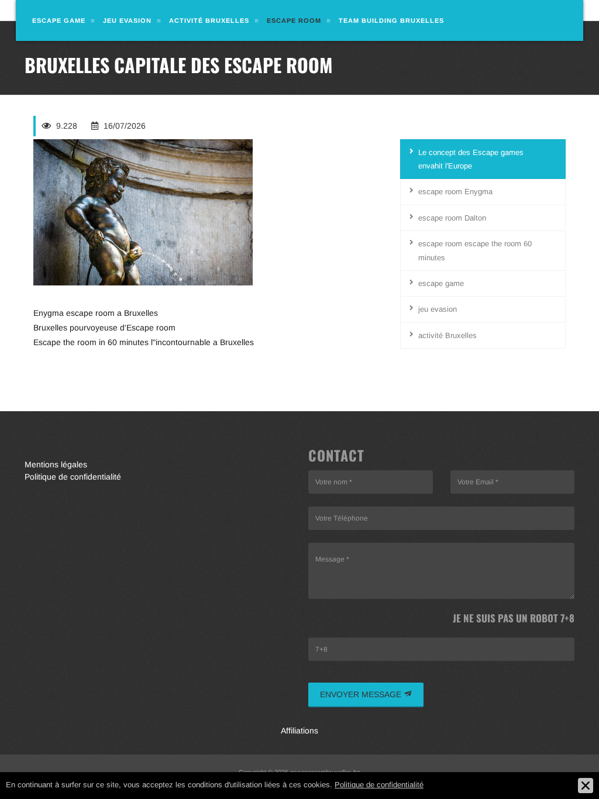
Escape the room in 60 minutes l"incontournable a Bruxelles (143, 342)
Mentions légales (56, 464)
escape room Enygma (455, 191)
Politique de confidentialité (73, 476)
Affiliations (299, 730)
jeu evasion (127, 20)
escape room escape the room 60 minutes (475, 250)
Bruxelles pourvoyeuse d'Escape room (104, 327)
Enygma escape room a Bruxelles (95, 313)
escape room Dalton (452, 217)
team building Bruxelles (391, 20)
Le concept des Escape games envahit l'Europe (471, 159)
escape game (58, 20)
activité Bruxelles (209, 20)
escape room (294, 20)
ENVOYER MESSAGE (362, 694)
